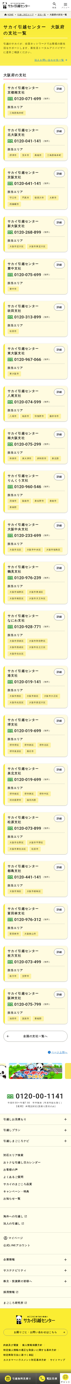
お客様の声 (10, 1169)
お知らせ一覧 (12, 1198)
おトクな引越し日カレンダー (22, 1162)
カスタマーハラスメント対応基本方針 (25, 1360)
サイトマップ (57, 1360)
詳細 (59, 88)
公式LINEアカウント (16, 1245)
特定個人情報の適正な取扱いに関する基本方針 (30, 1350)
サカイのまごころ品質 (17, 1184)
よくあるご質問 (13, 1176)
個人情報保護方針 (32, 1345)
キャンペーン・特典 (16, 1191)
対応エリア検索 (13, 1155)
